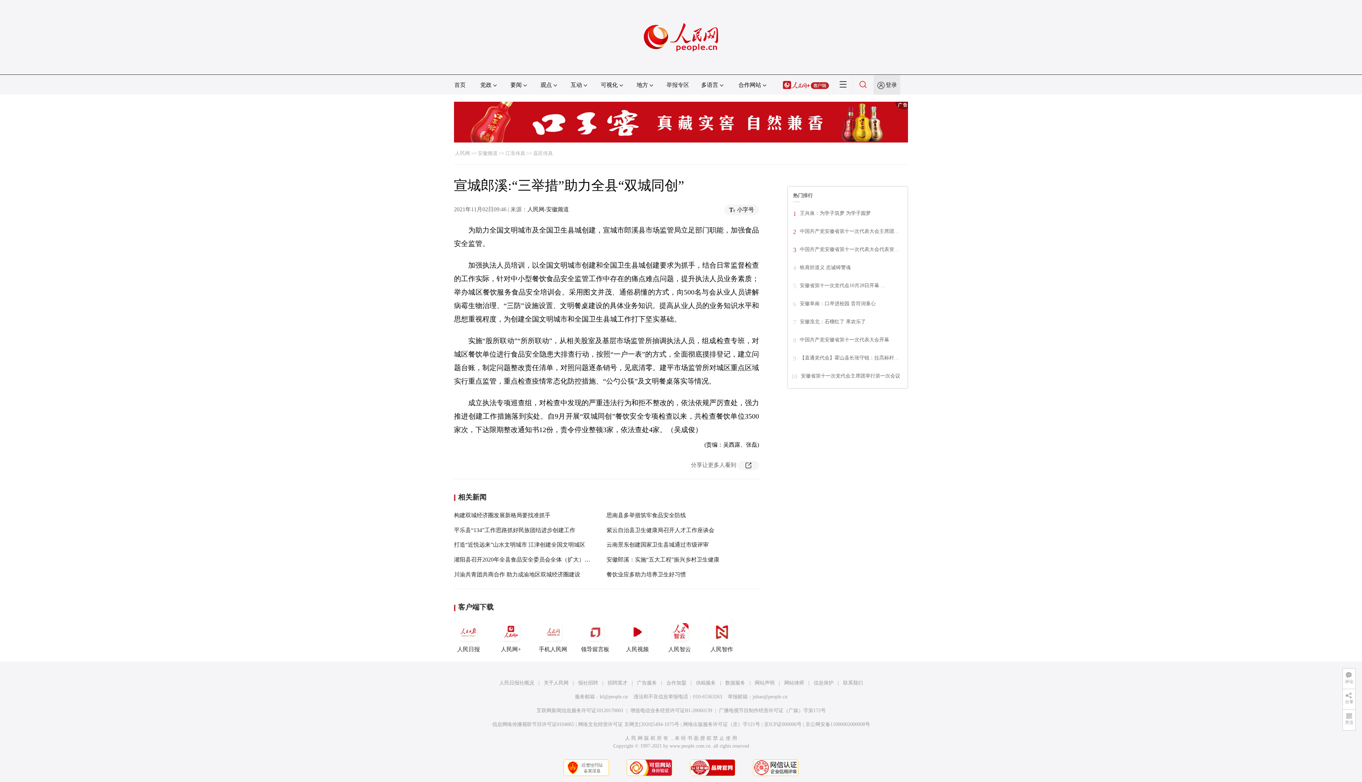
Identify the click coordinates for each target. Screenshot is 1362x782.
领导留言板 (595, 649)
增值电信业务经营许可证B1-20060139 (671, 710)
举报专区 (677, 85)
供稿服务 (706, 683)
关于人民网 (556, 683)
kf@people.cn (614, 696)
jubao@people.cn (770, 696)
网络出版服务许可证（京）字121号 (721, 724)
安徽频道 (488, 153)
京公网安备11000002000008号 (837, 724)
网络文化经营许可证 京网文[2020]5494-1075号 (628, 724)
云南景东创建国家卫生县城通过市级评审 (658, 545)
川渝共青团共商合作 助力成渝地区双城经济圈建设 (517, 574)
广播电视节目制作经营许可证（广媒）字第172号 (772, 710)
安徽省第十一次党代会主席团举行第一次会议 (850, 376)
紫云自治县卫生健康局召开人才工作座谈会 (660, 530)
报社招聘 (588, 683)
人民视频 (637, 649)
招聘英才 (617, 683)
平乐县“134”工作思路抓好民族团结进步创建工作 (514, 530)
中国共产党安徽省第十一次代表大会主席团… (849, 231)
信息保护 (824, 683)
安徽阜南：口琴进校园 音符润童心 (838, 303)
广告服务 (647, 683)
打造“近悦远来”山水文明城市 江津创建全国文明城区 (519, 545)
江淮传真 (515, 153)
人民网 (462, 153)
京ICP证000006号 (783, 724)
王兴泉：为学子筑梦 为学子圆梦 (835, 213)
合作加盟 (676, 683)
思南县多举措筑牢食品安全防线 (646, 515)
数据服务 (735, 683)
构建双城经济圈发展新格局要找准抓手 (502, 515)
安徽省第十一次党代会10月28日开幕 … (843, 285)
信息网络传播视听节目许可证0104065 (533, 724)
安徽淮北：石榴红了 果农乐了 (833, 321)
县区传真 (543, 153)
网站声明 (765, 683)
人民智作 (721, 649)
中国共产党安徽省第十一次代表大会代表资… (849, 249)
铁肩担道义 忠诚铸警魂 (825, 267)
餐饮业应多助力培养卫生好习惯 (646, 574)
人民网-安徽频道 (548, 209)
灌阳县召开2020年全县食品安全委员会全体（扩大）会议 (525, 560)
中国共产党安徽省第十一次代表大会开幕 (844, 339)
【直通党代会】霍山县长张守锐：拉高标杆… (849, 358)
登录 (891, 85)
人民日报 (468, 649)
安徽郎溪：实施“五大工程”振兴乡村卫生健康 (663, 560)
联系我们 (853, 683)
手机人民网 (553, 649)
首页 (460, 85)
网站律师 (794, 683)
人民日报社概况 (516, 683)
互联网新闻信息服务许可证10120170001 (580, 710)
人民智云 (679, 649)
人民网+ (511, 649)
